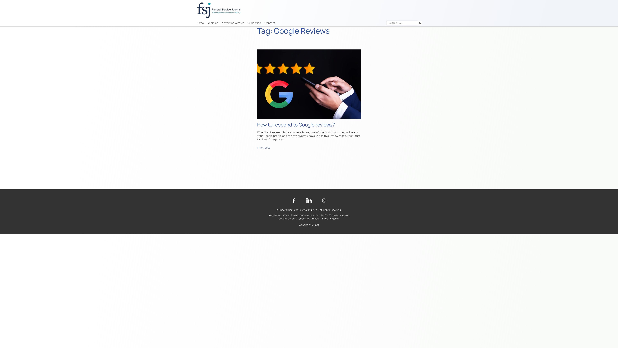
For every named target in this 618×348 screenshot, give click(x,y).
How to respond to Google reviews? (296, 124)
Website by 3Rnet (309, 224)
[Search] (420, 23)
